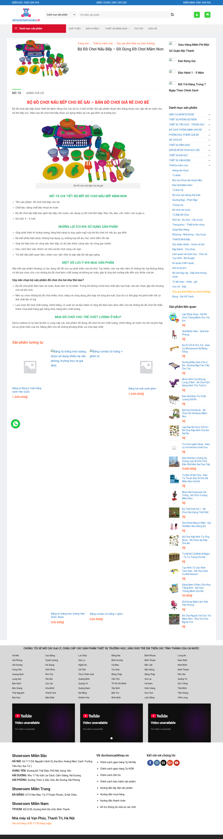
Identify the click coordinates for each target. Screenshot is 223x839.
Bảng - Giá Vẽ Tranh (183, 296)
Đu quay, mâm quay (183, 263)
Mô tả (16, 93)
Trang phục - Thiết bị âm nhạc (188, 224)
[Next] (163, 490)
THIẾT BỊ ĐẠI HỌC (178, 155)
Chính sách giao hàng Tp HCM (117, 768)
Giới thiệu (75, 28)
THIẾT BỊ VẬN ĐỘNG (180, 160)
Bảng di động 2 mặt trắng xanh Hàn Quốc (26, 390)
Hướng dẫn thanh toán (112, 800)
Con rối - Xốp (179, 286)
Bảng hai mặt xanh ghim (142, 388)
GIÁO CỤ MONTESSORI (181, 114)
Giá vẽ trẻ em (179, 268)
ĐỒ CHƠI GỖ (175, 139)
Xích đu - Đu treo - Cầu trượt (187, 219)
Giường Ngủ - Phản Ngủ (185, 200)
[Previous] (12, 490)
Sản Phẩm (92, 28)
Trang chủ (83, 43)
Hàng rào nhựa (180, 170)
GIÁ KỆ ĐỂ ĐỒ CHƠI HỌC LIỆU (184, 150)
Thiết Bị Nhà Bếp (181, 239)
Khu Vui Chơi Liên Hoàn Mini (187, 180)
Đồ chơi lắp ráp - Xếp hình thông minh (189, 275)
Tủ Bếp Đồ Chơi (180, 214)
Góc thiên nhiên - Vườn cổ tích (188, 244)
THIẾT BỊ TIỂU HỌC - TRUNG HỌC (187, 124)
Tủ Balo (176, 175)
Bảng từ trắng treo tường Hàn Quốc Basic (68, 615)
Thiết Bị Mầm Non (116, 28)
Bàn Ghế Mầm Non (182, 185)
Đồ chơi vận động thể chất (186, 195)
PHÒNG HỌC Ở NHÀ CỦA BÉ (184, 134)
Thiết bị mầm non (103, 43)
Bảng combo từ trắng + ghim (106, 613)
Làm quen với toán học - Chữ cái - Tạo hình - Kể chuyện (190, 256)
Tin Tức (138, 28)
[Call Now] (15, 424)
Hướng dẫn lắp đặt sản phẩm (116, 788)
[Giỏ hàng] (208, 15)
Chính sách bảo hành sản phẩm (118, 781)
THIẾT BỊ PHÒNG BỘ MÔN (183, 119)
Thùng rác (177, 205)
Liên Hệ (152, 28)
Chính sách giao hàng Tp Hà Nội (118, 762)
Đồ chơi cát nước (181, 209)
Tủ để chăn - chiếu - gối (184, 281)
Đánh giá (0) (35, 93)
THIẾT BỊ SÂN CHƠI (179, 145)
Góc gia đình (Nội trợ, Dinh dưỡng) (136, 43)
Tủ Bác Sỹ (177, 190)
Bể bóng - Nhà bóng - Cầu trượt (189, 234)
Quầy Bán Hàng (180, 229)
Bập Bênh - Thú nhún (183, 249)
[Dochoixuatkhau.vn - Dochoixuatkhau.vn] (26, 14)
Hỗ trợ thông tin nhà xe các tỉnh (118, 807)
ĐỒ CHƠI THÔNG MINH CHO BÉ (185, 129)
